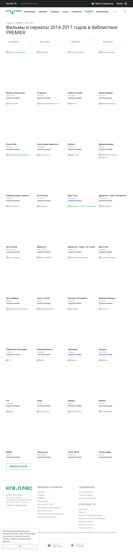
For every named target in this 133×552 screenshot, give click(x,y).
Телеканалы (30, 11)
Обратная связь (20, 505)
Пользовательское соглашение (92, 518)
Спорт (65, 11)
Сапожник (72, 349)
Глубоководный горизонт (17, 196)
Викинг (9, 452)
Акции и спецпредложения (90, 515)
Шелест (71, 144)
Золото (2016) (43, 298)
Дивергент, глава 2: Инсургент (112, 196)
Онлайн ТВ (11, 3)
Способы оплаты (86, 528)
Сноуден (103, 349)
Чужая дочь (42, 452)
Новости (82, 512)
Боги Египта (42, 196)
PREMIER (89, 11)
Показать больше (18, 466)
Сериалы (54, 11)
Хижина (102, 401)
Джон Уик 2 (104, 247)
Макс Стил (73, 196)
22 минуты (41, 93)
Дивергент (42, 247)
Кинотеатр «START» (45, 504)
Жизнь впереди (106, 93)
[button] (55, 545)
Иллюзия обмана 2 (107, 298)
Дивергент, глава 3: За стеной (81, 247)
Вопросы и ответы (86, 525)
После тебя (11, 144)
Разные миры (105, 452)
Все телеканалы (86, 492)
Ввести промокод (104, 3)
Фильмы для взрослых (47, 517)
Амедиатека (102, 11)
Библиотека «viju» (44, 511)
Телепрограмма (86, 495)
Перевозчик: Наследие (16, 349)
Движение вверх (106, 144)
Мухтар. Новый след (15, 93)
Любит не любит (75, 93)
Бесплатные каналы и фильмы (50, 514)
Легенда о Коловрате (77, 298)
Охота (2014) (73, 452)
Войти (120, 3)
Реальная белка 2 (45, 349)
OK (20, 546)
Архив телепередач (87, 498)
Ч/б (7, 401)
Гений (39, 401)
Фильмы (43, 11)
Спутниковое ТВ (29, 3)
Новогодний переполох (47, 144)
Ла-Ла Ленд (11, 247)
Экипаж (71, 401)
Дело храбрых (12, 298)
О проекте (10, 505)
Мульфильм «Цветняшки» (48, 508)
